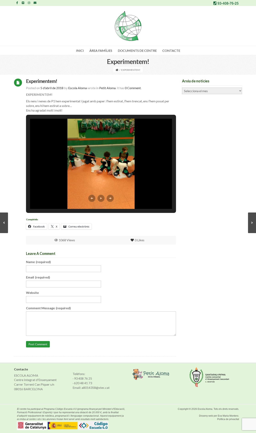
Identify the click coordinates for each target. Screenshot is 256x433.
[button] (91, 198)
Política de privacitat (228, 419)
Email (38, 277)
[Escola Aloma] (128, 26)
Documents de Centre (137, 50)
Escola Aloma (205, 409)
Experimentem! (41, 81)
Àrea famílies (100, 50)
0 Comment (133, 88)
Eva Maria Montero (228, 415)
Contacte (171, 50)
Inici (80, 50)
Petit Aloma (107, 88)
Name (38, 262)
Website (32, 292)
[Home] (117, 69)
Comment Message (48, 308)
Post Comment (37, 344)
